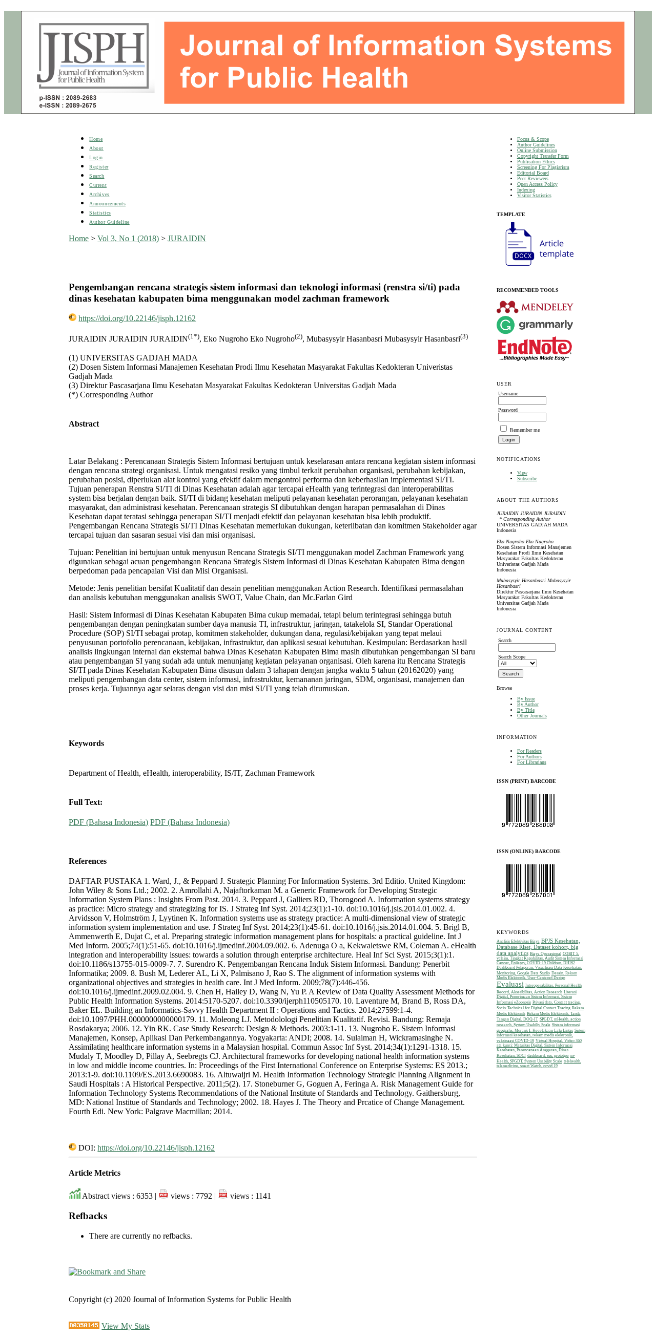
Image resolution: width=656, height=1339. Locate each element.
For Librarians (531, 762)
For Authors (529, 756)
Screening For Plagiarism (543, 167)
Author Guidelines (536, 144)
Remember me (525, 430)
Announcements (107, 203)
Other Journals (532, 715)
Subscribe (527, 478)
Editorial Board (533, 173)
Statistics (100, 213)
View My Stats (125, 1326)
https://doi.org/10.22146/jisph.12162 (137, 318)
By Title (526, 710)
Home (95, 139)
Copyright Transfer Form (543, 156)
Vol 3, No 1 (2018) (128, 238)
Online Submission (537, 150)
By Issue (526, 699)
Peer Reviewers (532, 178)
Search (96, 176)
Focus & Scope (533, 139)
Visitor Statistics (534, 195)
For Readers (529, 751)
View (522, 473)
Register (98, 166)
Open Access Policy (537, 184)
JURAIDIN (187, 238)
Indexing (526, 190)
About (96, 148)
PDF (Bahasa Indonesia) (108, 822)
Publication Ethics (536, 161)
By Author (528, 704)
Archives (99, 194)
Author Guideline (109, 222)
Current (98, 185)
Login (96, 157)
